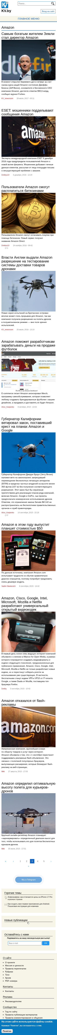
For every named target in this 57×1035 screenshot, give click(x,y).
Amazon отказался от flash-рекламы (23, 702)
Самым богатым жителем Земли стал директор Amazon (27, 35)
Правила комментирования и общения (24, 1018)
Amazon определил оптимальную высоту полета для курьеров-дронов (28, 787)
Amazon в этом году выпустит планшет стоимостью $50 (25, 526)
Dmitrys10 (5, 175)
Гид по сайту (11, 1011)
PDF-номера (11, 981)
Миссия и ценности (14, 965)
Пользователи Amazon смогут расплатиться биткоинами (25, 189)
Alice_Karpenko (7, 407)
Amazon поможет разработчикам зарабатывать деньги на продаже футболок (28, 345)
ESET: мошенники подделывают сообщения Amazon (27, 112)
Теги (7, 975)
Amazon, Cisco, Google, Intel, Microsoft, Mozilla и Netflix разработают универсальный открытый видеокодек (24, 603)
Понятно (7, 1031)
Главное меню (28, 18)
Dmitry (4, 689)
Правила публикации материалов (21, 1014)
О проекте (10, 962)
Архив (8, 978)
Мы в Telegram (28, 879)
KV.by (6, 11)
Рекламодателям (13, 1001)
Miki (3, 772)
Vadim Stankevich (8, 586)
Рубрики (9, 971)
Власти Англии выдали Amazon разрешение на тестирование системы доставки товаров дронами (26, 263)
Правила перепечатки (15, 968)
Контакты (9, 991)
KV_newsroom (7, 98)
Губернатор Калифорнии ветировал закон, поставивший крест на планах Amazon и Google (26, 424)
